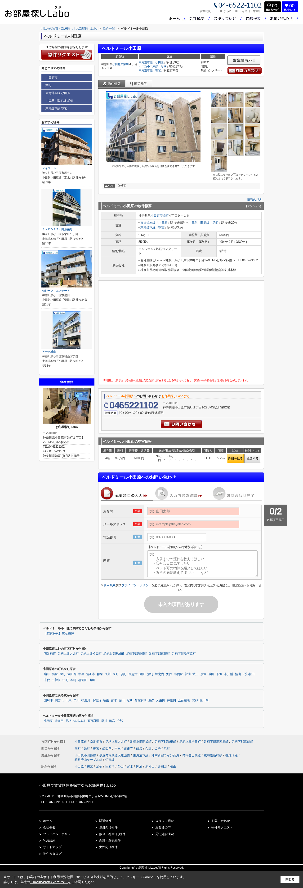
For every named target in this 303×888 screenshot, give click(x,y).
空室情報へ (243, 60)
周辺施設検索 (164, 834)
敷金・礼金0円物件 (112, 834)
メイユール (49, 168)
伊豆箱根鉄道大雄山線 (115, 755)
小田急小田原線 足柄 (59, 100)
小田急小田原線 (148, 66)
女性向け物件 (108, 847)
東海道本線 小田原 (57, 93)
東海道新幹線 (213, 755)
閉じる (290, 879)
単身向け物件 (108, 827)
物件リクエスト (222, 827)
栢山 (238, 674)
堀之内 (159, 674)
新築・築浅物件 (110, 840)
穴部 (195, 700)
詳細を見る (235, 458)
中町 (65, 680)
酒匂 (150, 674)
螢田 (122, 700)
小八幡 (228, 674)
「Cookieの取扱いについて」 (49, 882)
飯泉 (100, 674)
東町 (116, 674)
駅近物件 (105, 821)
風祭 (151, 700)
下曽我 (96, 700)
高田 (142, 674)
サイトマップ (52, 847)
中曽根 (56, 680)
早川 (76, 700)
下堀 (219, 674)
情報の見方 (254, 199)
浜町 (124, 674)
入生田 (160, 700)
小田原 (159, 62)
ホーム (47, 821)
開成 (139, 766)
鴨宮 (158, 70)
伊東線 (110, 759)
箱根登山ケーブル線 (89, 759)
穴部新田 (249, 674)
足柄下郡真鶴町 (159, 653)
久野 (108, 674)
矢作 (169, 674)
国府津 (133, 674)
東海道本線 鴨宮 (56, 108)
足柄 (163, 66)
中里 (81, 674)
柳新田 (82, 680)
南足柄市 (50, 653)
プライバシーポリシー (136, 585)
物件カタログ (52, 853)
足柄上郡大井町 (68, 653)
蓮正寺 (90, 674)
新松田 (150, 766)
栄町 (126, 64)
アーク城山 (49, 351)
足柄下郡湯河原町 (184, 653)
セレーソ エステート (56, 290)
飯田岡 (71, 674)
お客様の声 (163, 827)
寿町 (92, 680)
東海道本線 (145, 62)
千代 (47, 680)
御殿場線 (232, 755)
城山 (195, 674)
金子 (158, 748)
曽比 (188, 674)
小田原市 (118, 64)
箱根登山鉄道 (192, 755)
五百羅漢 (184, 700)
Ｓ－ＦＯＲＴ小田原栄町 (57, 229)
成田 (211, 674)
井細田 (171, 700)
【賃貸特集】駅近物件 (59, 633)
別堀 (203, 674)
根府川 (85, 700)
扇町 (47, 674)
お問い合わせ (220, 821)
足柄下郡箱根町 (136, 653)
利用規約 (109, 585)
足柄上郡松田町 (90, 653)
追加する (252, 458)
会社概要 (49, 827)
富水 (114, 700)
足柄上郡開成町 (113, 653)
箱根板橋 (140, 700)
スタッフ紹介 (164, 821)
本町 (73, 680)
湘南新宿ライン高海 (166, 755)
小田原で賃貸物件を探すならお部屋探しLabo (77, 785)
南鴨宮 (178, 674)
